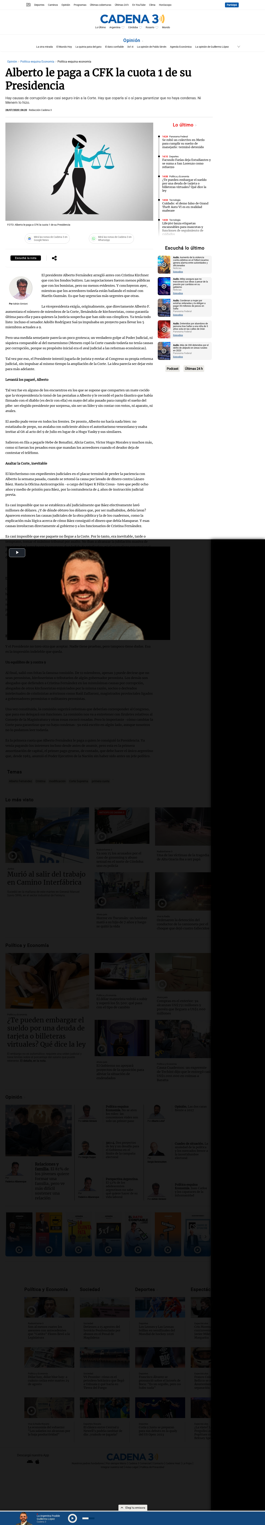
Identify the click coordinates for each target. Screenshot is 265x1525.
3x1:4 (130, 46)
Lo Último (100, 27)
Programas (80, 4)
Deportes (39, 4)
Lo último (184, 124)
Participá (232, 4)
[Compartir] (54, 258)
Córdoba (133, 27)
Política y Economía (179, 176)
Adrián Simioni (20, 303)
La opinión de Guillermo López (212, 46)
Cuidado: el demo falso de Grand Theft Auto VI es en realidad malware (185, 207)
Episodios (178, 271)
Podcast (172, 369)
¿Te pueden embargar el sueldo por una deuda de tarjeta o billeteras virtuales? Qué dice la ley (184, 185)
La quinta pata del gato (88, 46)
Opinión (65, 4)
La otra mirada (44, 46)
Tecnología (174, 200)
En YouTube (138, 4)
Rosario (150, 27)
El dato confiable (114, 46)
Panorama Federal (178, 136)
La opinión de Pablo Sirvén (151, 46)
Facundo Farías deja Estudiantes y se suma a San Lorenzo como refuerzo (186, 163)
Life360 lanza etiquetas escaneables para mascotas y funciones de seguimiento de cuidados (182, 228)
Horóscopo (165, 4)
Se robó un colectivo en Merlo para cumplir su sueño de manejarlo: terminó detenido (183, 143)
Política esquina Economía (37, 61)
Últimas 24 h (122, 4)
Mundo (166, 27)
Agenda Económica (181, 46)
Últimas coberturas (100, 4)
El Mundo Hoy (64, 46)
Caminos (53, 4)
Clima (152, 4)
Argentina (114, 27)
